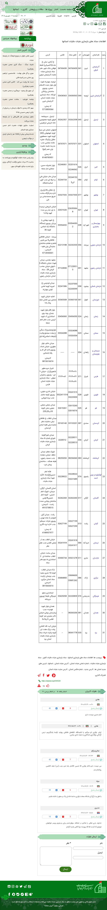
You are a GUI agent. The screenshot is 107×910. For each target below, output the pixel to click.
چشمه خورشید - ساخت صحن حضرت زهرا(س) (18, 101)
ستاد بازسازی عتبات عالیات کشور (54, 657)
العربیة (60, 16)
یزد (96, 632)
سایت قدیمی (50, 16)
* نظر (68, 843)
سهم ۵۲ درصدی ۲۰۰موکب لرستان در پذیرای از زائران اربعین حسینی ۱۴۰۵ (18, 110)
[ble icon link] (18, 895)
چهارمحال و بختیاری (96, 225)
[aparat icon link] (16, 887)
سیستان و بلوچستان (96, 352)
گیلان (96, 523)
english (66, 16)
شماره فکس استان (76, 669)
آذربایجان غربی (95, 95)
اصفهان (96, 143)
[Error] (39, 686)
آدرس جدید (88, 669)
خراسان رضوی (96, 268)
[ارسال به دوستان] (100, 23)
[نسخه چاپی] (95, 23)
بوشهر (96, 195)
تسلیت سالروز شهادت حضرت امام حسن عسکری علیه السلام (18, 127)
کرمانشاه (96, 458)
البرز (95, 167)
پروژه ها (48, 9)
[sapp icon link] (54, 676)
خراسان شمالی (95, 286)
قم (96, 408)
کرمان (96, 440)
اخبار (56, 9)
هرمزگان (96, 596)
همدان (95, 612)
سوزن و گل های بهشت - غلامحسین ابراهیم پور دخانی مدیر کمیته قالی (18, 75)
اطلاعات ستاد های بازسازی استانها (80, 657)
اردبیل (96, 119)
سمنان (95, 333)
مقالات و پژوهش (36, 9)
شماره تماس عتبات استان (79, 663)
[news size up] (84, 23)
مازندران (96, 558)
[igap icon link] (26, 895)
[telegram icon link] (39, 675)
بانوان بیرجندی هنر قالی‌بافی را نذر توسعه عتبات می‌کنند (18, 119)
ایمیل (100, 853)
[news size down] (92, 23)
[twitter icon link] (48, 676)
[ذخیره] (104, 23)
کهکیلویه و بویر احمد (95, 476)
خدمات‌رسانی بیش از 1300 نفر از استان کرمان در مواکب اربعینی (18, 136)
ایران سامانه (49, 905)
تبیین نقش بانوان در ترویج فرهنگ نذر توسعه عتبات (18, 58)
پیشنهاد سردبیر (10, 38)
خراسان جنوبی (96, 245)
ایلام (96, 179)
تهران (96, 210)
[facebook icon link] (43, 675)
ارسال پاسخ (95, 708)
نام (101, 843)
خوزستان (96, 299)
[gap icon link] (22, 895)
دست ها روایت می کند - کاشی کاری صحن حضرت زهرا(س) (18, 84)
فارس (96, 376)
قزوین (96, 394)
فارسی (74, 16)
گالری (25, 9)
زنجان (96, 316)
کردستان (96, 423)
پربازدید (27, 38)
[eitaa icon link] (29, 887)
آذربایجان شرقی (96, 68)
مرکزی (96, 577)
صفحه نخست (66, 9)
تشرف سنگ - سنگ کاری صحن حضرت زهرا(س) (18, 66)
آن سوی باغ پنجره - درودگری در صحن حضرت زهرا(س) (18, 92)
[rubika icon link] (30, 895)
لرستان (96, 542)
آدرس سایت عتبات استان (57, 669)
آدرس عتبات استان (61, 663)
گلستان (96, 498)
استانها (16, 9)
